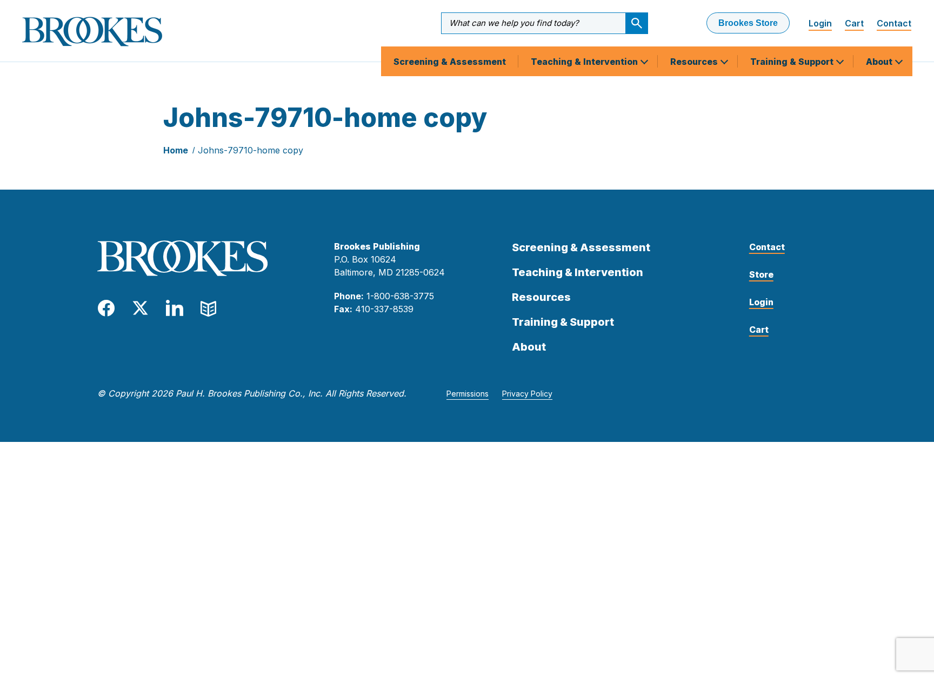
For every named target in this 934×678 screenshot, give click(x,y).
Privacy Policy (527, 393)
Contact (894, 23)
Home (175, 150)
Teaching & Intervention (585, 61)
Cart (854, 23)
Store (761, 274)
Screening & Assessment (449, 61)
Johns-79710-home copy (250, 150)
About (880, 61)
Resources (695, 61)
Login (820, 23)
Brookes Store (748, 23)
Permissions (467, 393)
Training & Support (793, 61)
